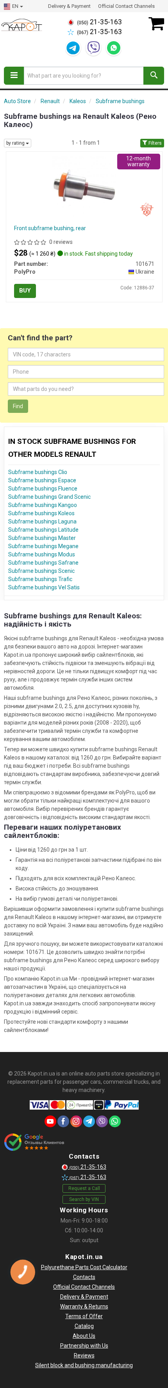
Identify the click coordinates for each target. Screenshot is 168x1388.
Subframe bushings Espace (42, 480)
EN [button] (15, 6)
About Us (84, 1336)
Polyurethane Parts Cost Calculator (84, 1267)
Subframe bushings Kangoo (42, 505)
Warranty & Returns (84, 1306)
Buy (25, 290)
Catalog (84, 1326)
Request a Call (84, 1188)
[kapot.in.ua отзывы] (34, 1142)
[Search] (153, 76)
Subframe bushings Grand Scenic (49, 497)
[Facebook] (63, 1121)
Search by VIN (84, 1199)
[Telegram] (73, 48)
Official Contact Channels (126, 6)
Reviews (84, 1355)
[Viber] (93, 48)
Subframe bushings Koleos (41, 513)
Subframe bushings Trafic (40, 579)
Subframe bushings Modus (41, 554)
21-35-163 (99, 22)
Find (18, 406)
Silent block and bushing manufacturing (84, 1365)
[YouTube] (50, 1121)
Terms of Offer (84, 1316)
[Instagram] (76, 1121)
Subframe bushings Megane (43, 546)
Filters (154, 143)
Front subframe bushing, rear (50, 228)
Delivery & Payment (69, 6)
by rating (16, 143)
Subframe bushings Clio (37, 472)
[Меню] (14, 76)
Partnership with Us (84, 1346)
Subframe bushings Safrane (43, 563)
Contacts (84, 1277)
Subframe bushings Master (42, 538)
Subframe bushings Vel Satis (44, 587)
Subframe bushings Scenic (41, 571)
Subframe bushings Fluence (42, 488)
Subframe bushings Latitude (43, 530)
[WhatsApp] (114, 48)
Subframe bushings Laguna (42, 521)
